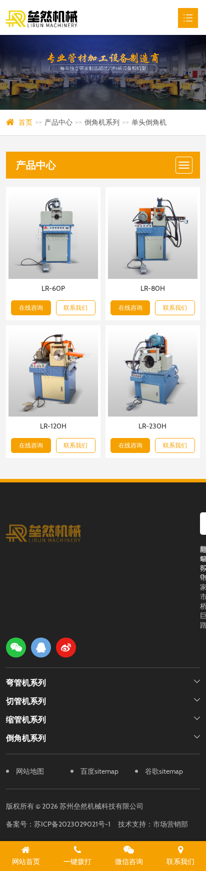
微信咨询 (129, 861)
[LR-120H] (53, 372)
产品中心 (58, 122)
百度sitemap (99, 771)
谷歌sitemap (164, 771)
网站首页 (26, 861)
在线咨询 (31, 307)
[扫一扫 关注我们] (16, 647)
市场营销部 (170, 824)
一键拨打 (78, 861)
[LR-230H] (153, 372)
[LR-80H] (153, 234)
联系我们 (76, 307)
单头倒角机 (149, 122)
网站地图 (30, 771)
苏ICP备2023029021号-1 (72, 824)
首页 (25, 122)
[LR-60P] (53, 234)
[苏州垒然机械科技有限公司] (57, 17)
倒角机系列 (102, 122)
